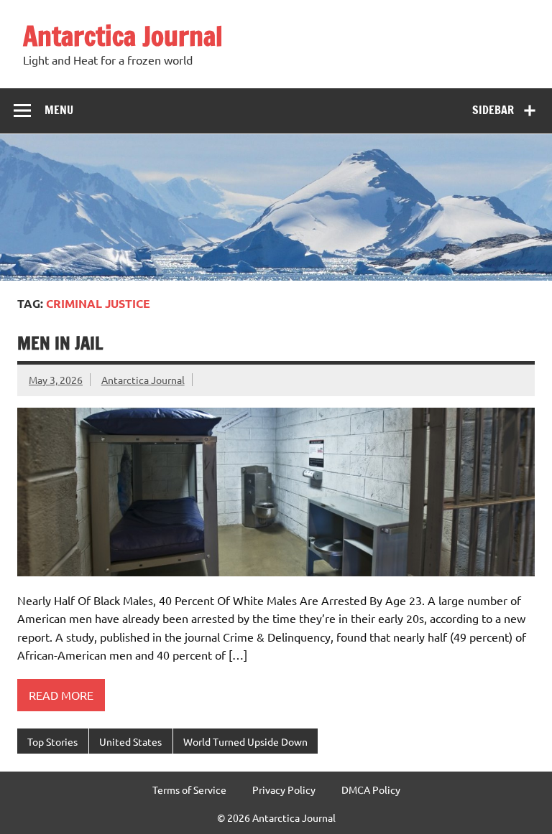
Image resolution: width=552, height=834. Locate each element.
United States (130, 741)
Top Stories (52, 741)
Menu (59, 110)
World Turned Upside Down (245, 741)
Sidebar (493, 110)
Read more (61, 695)
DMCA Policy (370, 789)
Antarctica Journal (123, 36)
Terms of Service (189, 789)
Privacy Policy (284, 789)
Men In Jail (60, 343)
